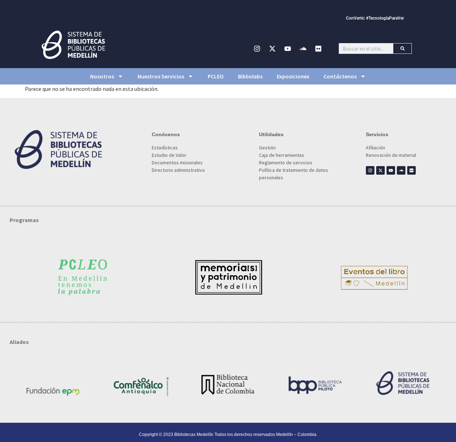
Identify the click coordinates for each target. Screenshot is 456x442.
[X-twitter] (272, 48)
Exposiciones (293, 76)
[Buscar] (402, 48)
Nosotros (102, 76)
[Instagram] (257, 48)
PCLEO (216, 76)
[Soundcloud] (303, 48)
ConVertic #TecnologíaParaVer (375, 18)
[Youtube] (288, 48)
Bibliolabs (250, 76)
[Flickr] (318, 48)
